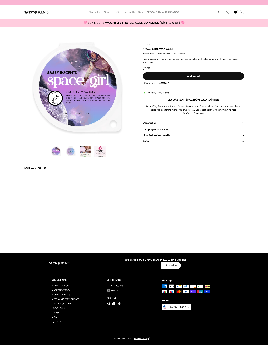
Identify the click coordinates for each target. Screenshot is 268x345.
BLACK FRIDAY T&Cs (60, 290)
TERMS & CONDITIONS (62, 303)
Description (149, 123)
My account (56, 321)
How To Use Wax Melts (156, 135)
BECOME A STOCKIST (61, 294)
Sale (140, 12)
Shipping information (155, 129)
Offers (107, 12)
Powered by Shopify (142, 338)
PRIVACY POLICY (59, 308)
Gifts (118, 12)
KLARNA (55, 312)
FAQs (146, 141)
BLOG (54, 317)
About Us (130, 12)
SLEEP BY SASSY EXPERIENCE (65, 299)
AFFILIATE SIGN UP (60, 285)
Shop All (94, 12)
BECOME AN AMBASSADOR (163, 12)
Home (145, 44)
